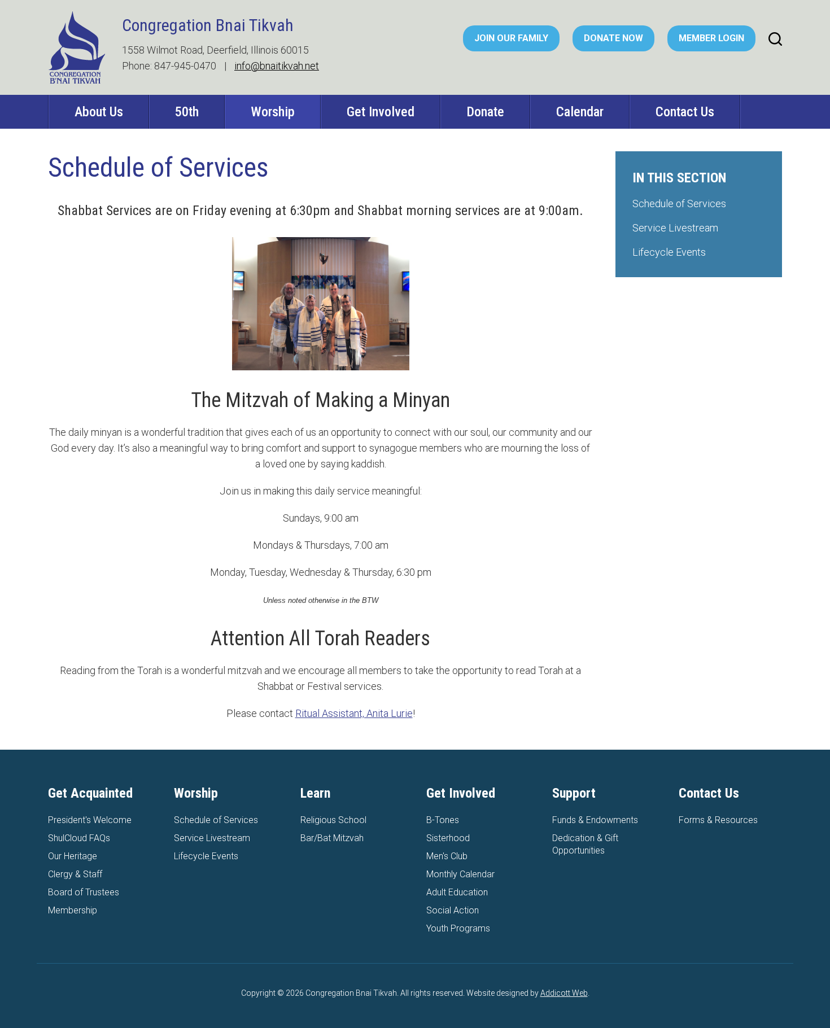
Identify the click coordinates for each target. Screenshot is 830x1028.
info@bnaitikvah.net (276, 66)
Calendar (580, 112)
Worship (273, 112)
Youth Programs (458, 928)
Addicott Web (564, 993)
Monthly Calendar (460, 874)
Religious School (333, 820)
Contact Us (685, 112)
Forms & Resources (718, 820)
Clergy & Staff (75, 874)
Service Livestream (675, 228)
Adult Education (457, 892)
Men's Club (447, 856)
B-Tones (442, 820)
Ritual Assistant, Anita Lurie (354, 713)
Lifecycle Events (669, 252)
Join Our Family (511, 38)
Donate (485, 112)
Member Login (711, 38)
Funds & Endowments (595, 820)
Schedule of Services (679, 203)
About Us (99, 112)
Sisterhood (448, 838)
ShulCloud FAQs (79, 838)
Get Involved (380, 112)
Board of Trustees (83, 892)
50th (187, 112)
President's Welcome (90, 820)
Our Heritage (72, 856)
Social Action (452, 910)
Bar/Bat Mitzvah (332, 838)
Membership (72, 910)
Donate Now (613, 38)
